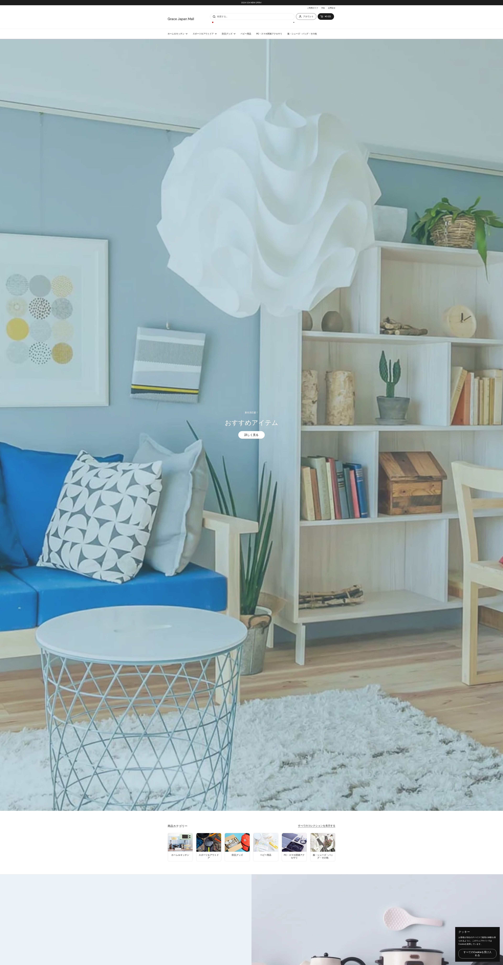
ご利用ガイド (312, 8)
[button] (326, 16)
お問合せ (331, 8)
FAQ (323, 8)
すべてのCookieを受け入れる (477, 953)
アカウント (308, 16)
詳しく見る (251, 435)
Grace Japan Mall (181, 19)
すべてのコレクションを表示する (316, 825)
